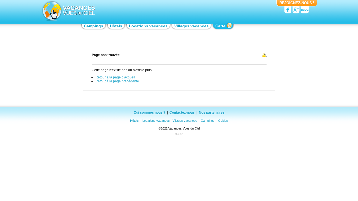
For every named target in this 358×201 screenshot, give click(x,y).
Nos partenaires (212, 112)
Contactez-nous (182, 112)
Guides (223, 120)
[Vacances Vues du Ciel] (68, 11)
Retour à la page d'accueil (115, 77)
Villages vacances (185, 120)
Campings (208, 120)
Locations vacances (156, 120)
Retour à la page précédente (117, 81)
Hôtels (134, 120)
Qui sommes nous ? (149, 112)
